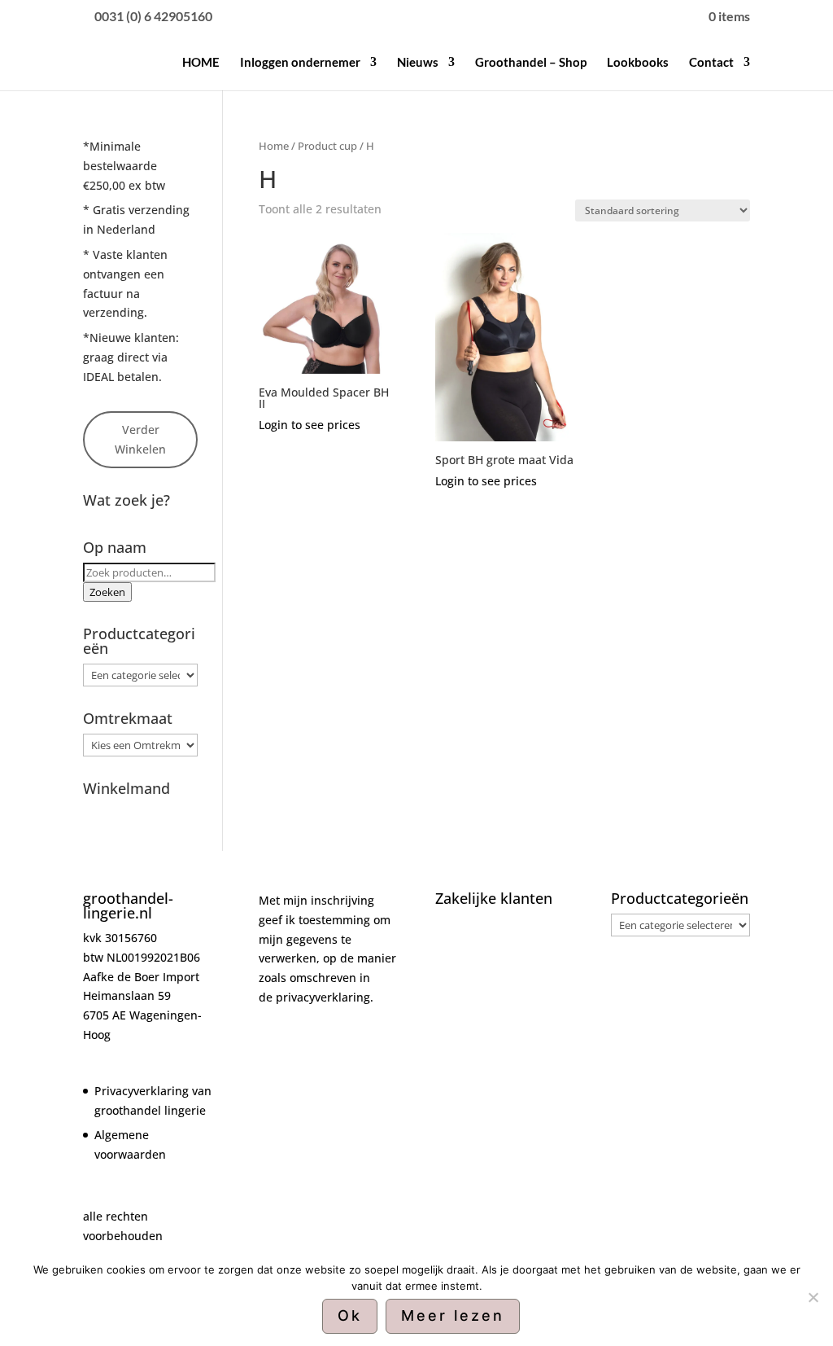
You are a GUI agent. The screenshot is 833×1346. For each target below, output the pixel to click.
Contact (711, 62)
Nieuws (417, 62)
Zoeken (107, 592)
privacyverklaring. (324, 997)
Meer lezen (452, 1315)
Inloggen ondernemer (300, 62)
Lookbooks (638, 62)
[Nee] (813, 1297)
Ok (350, 1315)
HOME (201, 62)
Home (274, 145)
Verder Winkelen (140, 439)
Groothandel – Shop (531, 62)
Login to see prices (309, 424)
